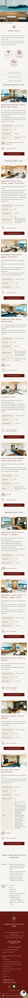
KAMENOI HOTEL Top (8, 979)
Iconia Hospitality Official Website (10, 949)
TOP (2, 23)
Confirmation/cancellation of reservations (12, 969)
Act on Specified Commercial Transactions (12, 964)
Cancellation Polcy (7, 966)
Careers (5, 973)
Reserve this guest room (14, 153)
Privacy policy (6, 959)
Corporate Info (6, 971)
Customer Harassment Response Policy (12, 961)
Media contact (6, 976)
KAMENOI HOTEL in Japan (9, 982)
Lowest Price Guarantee (8, 952)
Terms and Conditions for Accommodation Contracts (11, 956)
